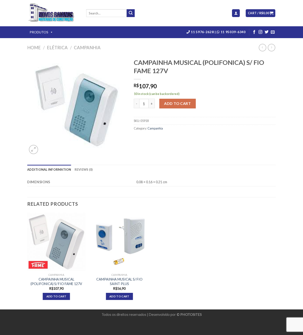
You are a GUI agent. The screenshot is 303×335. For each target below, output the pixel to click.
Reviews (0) (84, 169)
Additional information (49, 169)
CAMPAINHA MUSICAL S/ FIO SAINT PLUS (119, 281)
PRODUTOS (39, 32)
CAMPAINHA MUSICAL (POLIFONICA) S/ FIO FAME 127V (56, 281)
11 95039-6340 (232, 32)
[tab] (49, 169)
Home (34, 47)
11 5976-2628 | (203, 32)
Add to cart (177, 103)
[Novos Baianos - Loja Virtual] (53, 13)
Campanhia (87, 47)
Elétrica (57, 47)
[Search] (131, 13)
